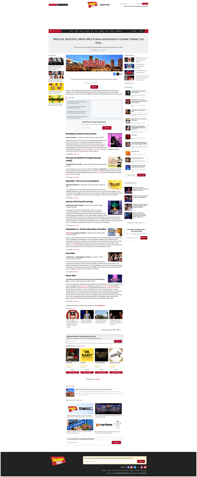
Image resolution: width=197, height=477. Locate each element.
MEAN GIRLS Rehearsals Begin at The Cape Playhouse (141, 60)
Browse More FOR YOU (135, 223)
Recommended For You (131, 183)
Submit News (125, 470)
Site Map (137, 470)
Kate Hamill (99, 172)
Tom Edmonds (95, 149)
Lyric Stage (69, 233)
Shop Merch (53, 4)
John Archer (84, 149)
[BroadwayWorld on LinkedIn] (135, 467)
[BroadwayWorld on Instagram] (131, 467)
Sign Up (94, 87)
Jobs (96, 31)
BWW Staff (79, 400)
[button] (146, 31)
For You (72, 308)
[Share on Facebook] (114, 74)
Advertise (104, 470)
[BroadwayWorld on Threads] (141, 467)
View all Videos (129, 83)
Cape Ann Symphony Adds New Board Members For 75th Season (77, 107)
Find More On (93, 379)
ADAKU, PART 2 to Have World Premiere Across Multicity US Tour (77, 102)
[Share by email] (121, 74)
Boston (71, 31)
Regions (132, 470)
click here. (76, 154)
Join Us (119, 470)
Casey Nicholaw (112, 288)
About (109, 470)
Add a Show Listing (62, 4)
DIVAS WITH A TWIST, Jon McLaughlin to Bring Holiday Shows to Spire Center (76, 112)
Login (141, 31)
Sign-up (138, 3)
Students (102, 31)
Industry (87, 31)
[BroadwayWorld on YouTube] (145, 467)
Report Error (144, 470)
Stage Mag (118, 31)
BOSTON (105, 5)
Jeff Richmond (105, 286)
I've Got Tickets (72, 372)
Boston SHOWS (129, 87)
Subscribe (116, 442)
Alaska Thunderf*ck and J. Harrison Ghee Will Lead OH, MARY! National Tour (55, 64)
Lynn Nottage (74, 245)
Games (112, 31)
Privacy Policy (143, 473)
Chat (92, 31)
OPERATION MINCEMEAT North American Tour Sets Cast (55, 89)
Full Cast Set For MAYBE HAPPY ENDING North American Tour (55, 77)
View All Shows (131, 175)
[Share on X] (118, 74)
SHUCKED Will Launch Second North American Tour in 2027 (55, 101)
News (76, 31)
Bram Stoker (71, 174)
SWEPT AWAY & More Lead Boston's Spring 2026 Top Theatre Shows (93, 389)
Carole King (85, 181)
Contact (114, 470)
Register (134, 31)
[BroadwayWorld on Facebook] (128, 467)
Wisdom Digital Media (123, 473)
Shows (81, 31)
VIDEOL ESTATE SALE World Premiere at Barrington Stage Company (142, 78)
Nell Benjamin (85, 288)
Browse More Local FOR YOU (111, 330)
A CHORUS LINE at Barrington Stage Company (140, 66)
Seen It (72, 369)
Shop (107, 31)
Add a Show (141, 175)
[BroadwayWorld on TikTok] (138, 467)
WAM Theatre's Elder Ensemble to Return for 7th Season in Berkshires (77, 117)
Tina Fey (85, 286)
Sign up (144, 237)
